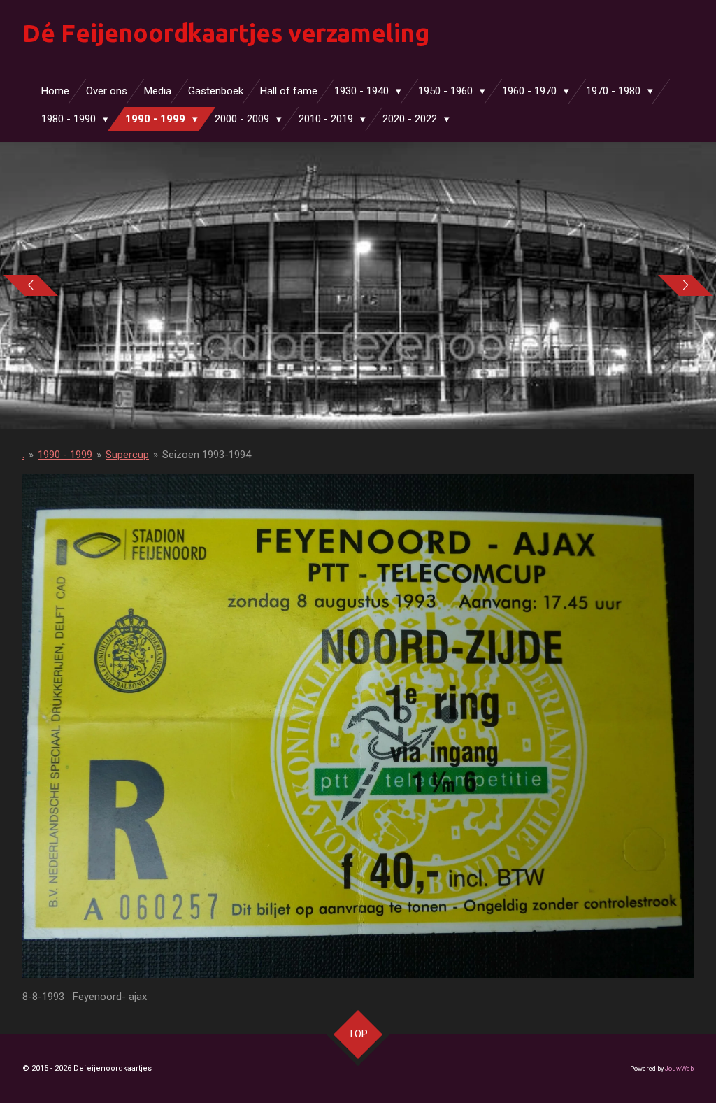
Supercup (127, 454)
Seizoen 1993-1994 (206, 454)
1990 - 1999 (65, 454)
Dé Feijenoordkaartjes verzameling (225, 33)
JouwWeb (679, 1068)
